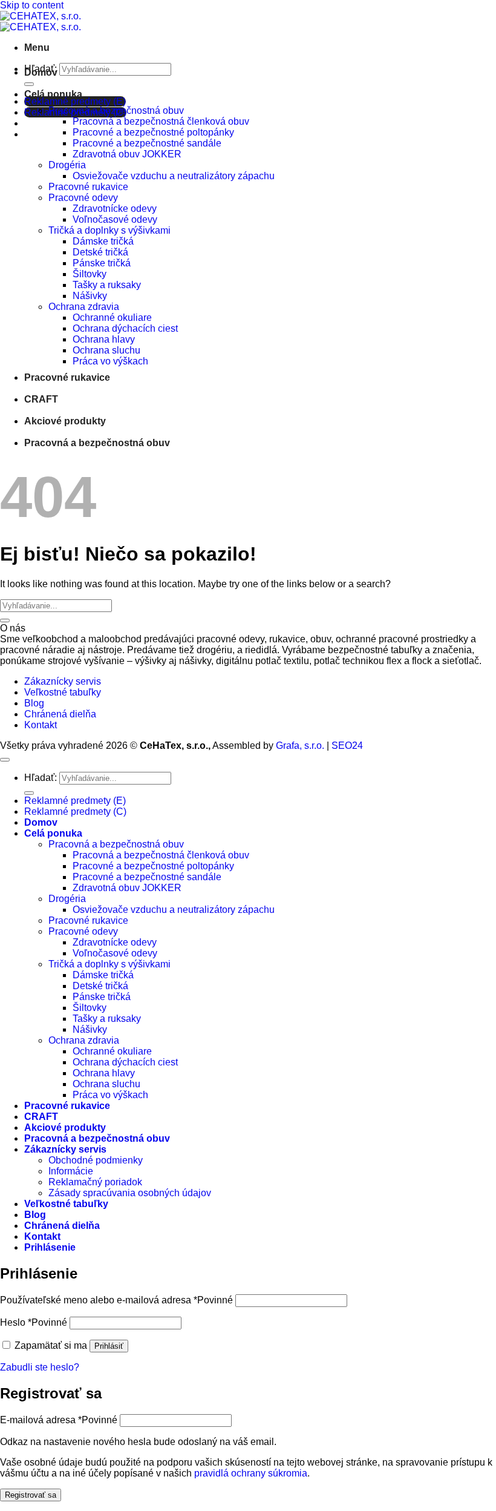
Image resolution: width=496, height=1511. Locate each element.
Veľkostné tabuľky (62, 692)
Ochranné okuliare (112, 317)
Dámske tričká (103, 241)
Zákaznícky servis (62, 681)
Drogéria (67, 165)
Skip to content (32, 5)
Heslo (33, 1322)
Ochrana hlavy (104, 339)
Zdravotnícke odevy (115, 208)
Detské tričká (100, 252)
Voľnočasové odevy (115, 219)
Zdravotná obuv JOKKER (127, 154)
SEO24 (347, 745)
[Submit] (29, 84)
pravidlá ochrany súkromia (250, 1473)
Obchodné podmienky (95, 1160)
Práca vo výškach (110, 361)
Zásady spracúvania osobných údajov (129, 1193)
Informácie (70, 1171)
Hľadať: (40, 777)
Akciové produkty (65, 421)
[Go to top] (5, 760)
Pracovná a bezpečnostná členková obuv (161, 121)
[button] (37, 47)
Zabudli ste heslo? (39, 1367)
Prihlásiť (108, 1346)
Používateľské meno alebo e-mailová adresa (116, 1300)
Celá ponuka (53, 94)
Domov (40, 72)
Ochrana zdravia (83, 306)
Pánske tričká (102, 263)
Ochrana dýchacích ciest (125, 328)
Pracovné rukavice (88, 187)
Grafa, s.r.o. (300, 745)
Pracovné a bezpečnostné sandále (147, 143)
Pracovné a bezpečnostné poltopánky (153, 132)
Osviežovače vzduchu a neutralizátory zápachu (174, 176)
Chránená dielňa (60, 714)
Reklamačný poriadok (95, 1182)
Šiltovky (89, 274)
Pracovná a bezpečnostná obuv (116, 110)
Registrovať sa (30, 1494)
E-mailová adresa (58, 1420)
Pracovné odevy (83, 198)
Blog (34, 703)
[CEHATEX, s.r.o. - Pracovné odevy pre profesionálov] (40, 21)
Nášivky (90, 296)
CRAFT (41, 399)
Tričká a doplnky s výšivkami (109, 230)
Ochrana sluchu (106, 350)
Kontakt (40, 725)
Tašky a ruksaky (107, 285)
